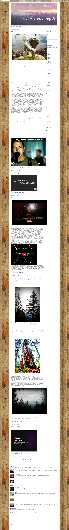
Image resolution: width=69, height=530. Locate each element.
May (48, 66)
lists (46, 99)
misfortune (27, 66)
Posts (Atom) (30, 459)
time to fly (16, 503)
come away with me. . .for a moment (16, 485)
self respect (47, 121)
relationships (47, 119)
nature (46, 108)
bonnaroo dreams (15, 426)
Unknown (48, 40)
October (49, 59)
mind (46, 104)
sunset (47, 125)
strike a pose (17, 487)
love (46, 101)
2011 (47, 57)
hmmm (16, 492)
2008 (47, 85)
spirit (46, 122)
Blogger (55, 527)
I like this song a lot (16, 173)
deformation (35, 64)
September (49, 61)
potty (46, 113)
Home (28, 456)
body (46, 91)
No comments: (24, 167)
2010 (47, 82)
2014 (47, 53)
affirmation (47, 90)
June (48, 65)
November (49, 58)
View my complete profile (49, 42)
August (49, 62)
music (46, 107)
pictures (47, 110)
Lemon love (12, 466)
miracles (47, 105)
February (49, 70)
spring (46, 124)
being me (13, 198)
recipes (47, 116)
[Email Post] (28, 167)
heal (46, 93)
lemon (46, 96)
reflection (47, 118)
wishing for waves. (13, 508)
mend (46, 102)
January (49, 80)
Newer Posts (14, 456)
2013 (47, 54)
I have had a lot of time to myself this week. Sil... (51, 77)
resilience (13, 31)
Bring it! (16, 469)
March (49, 69)
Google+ (47, 31)
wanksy (47, 130)
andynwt (48, 527)
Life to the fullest (17, 474)
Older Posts (41, 456)
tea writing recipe (48, 127)
